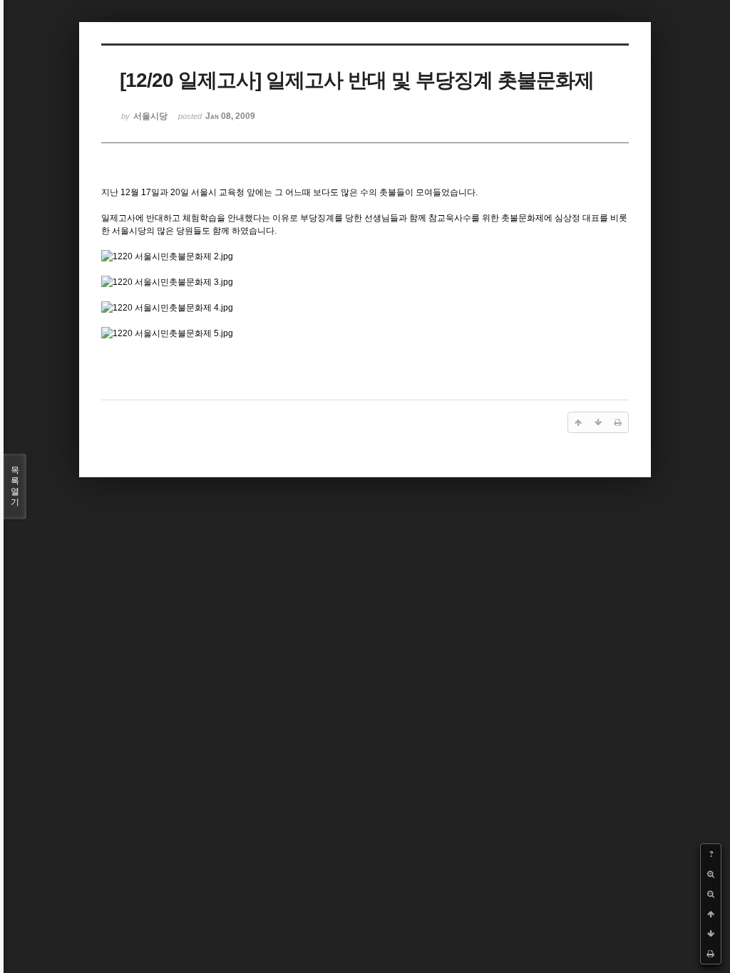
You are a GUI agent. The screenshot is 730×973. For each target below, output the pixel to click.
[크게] (711, 874)
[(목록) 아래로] (711, 934)
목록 (15, 486)
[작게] (711, 894)
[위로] (711, 914)
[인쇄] (711, 954)
